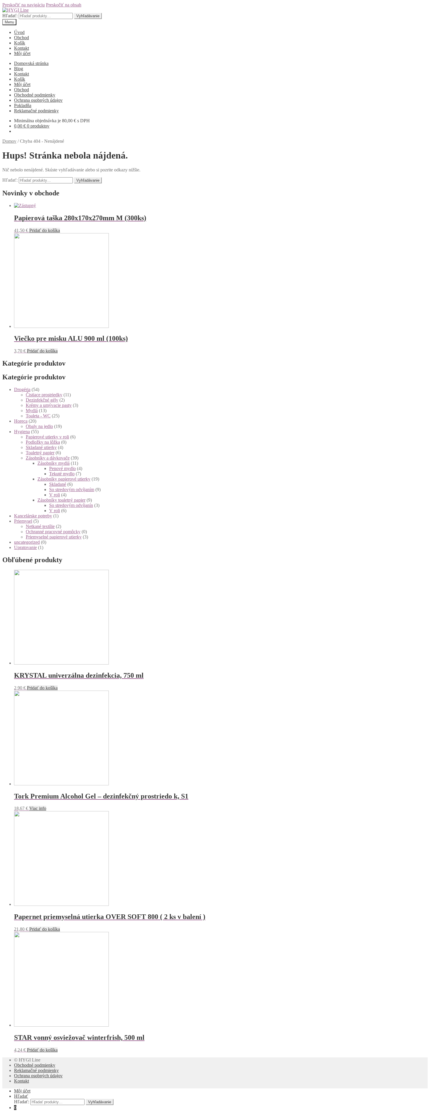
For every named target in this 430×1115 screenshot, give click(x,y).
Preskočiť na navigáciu (23, 4)
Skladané (57, 484)
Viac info (37, 808)
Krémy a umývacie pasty (49, 405)
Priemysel (23, 521)
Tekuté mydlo (62, 473)
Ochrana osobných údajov (38, 100)
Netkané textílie (40, 526)
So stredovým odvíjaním (71, 489)
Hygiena (22, 431)
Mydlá (32, 410)
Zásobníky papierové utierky (63, 478)
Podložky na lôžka (43, 442)
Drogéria (22, 389)
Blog (18, 68)
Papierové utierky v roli (47, 436)
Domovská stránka (31, 63)
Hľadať (21, 1096)
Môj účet (22, 53)
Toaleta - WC (38, 415)
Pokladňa (22, 105)
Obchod (21, 37)
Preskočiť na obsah (63, 4)
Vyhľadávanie (87, 16)
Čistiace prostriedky (44, 394)
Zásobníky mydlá (53, 463)
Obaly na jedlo (39, 426)
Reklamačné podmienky (36, 110)
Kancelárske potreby (33, 515)
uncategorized (27, 542)
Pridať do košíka (44, 230)
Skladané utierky (41, 447)
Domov (9, 141)
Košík (19, 42)
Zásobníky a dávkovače (48, 457)
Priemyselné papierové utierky (54, 536)
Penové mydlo (62, 468)
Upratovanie (25, 547)
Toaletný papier (40, 452)
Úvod (19, 32)
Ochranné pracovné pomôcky (53, 531)
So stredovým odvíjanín (71, 505)
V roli (54, 494)
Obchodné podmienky (34, 94)
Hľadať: (10, 15)
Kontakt (21, 48)
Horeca (20, 421)
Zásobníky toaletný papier (61, 500)
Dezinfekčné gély (42, 400)
